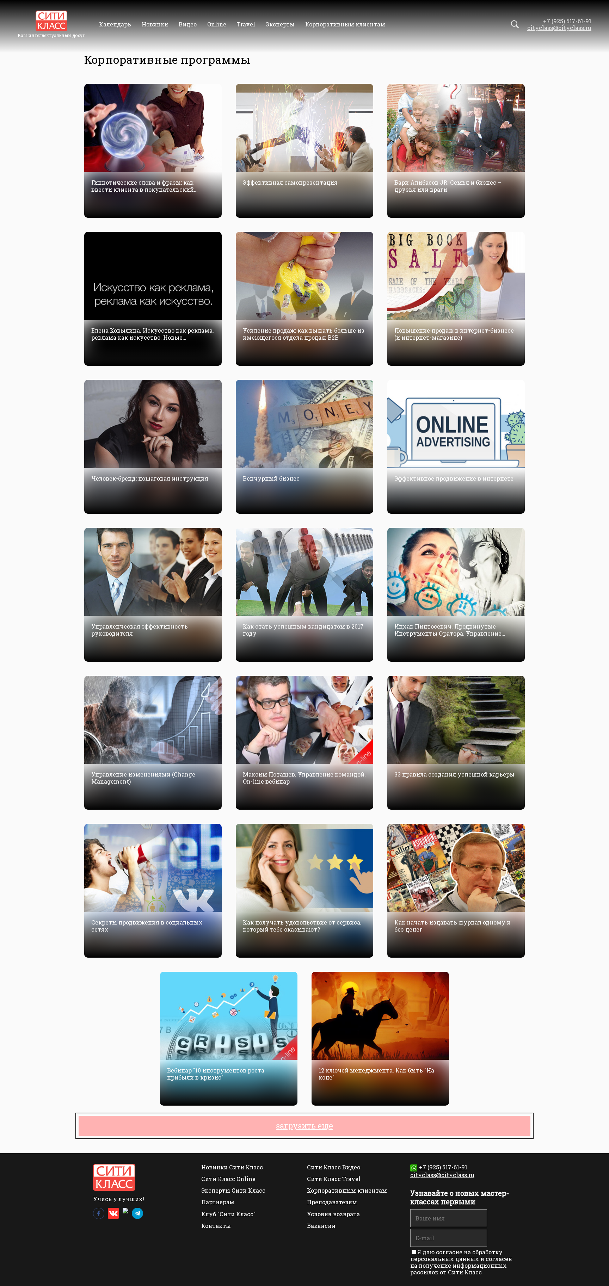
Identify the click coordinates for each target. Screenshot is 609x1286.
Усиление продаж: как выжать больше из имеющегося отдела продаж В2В (303, 333)
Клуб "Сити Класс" (228, 1214)
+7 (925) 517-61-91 (443, 1167)
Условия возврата (333, 1214)
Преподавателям (332, 1202)
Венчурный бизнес (271, 478)
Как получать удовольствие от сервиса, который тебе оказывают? (302, 925)
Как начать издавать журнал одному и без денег (452, 925)
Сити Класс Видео (333, 1167)
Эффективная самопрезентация (290, 182)
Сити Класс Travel (334, 1178)
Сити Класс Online (228, 1178)
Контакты (216, 1225)
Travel (246, 24)
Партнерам (217, 1202)
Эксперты (280, 24)
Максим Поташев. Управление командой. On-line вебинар (304, 777)
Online (216, 24)
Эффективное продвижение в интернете (453, 478)
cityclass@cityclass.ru (559, 27)
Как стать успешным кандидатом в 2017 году (303, 629)
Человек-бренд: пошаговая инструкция (149, 478)
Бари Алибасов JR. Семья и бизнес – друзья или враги (447, 185)
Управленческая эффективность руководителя (139, 629)
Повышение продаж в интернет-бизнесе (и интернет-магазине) (454, 333)
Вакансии (321, 1225)
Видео (188, 24)
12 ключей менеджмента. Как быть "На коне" (376, 1073)
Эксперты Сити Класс (233, 1190)
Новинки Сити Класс (232, 1167)
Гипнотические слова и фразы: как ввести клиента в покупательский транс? (142, 185)
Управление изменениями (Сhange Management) (143, 777)
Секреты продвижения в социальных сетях (147, 925)
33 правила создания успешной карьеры (454, 774)
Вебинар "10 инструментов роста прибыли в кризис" (215, 1073)
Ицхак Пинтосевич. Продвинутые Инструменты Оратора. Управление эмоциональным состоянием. (448, 629)
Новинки (155, 24)
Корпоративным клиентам (345, 24)
